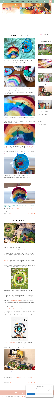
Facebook (14, 208)
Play (39, 117)
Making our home (41, 121)
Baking (42, 117)
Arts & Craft (40, 114)
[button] (51, 386)
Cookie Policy (39, 396)
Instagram (19, 208)
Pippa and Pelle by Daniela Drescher (10, 308)
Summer (11, 291)
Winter (18, 291)
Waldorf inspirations (10, 1)
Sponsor (42, 1)
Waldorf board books (19, 220)
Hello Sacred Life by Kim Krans (9, 342)
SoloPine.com (23, 396)
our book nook (27, 296)
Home (3, 1)
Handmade (46, 114)
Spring (8, 291)
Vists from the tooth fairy (19, 35)
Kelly (10, 213)
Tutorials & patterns (42, 124)
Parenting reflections (30, 1)
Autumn (14, 291)
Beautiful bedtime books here (17, 374)
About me (37, 1)
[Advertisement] (27, 25)
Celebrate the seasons (20, 1)
